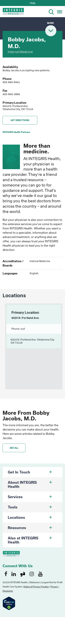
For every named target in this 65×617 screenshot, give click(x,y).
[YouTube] (40, 574)
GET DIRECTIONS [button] (20, 120)
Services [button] (15, 497)
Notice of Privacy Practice (36, 586)
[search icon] (53, 11)
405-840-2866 (11, 94)
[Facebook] (5, 574)
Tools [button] (12, 507)
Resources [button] (17, 528)
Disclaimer (8, 591)
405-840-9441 (11, 82)
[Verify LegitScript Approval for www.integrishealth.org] (9, 603)
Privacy (54, 586)
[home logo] (11, 12)
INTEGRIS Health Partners (16, 132)
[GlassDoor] (22, 574)
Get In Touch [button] (19, 472)
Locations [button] (16, 517)
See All (14, 448)
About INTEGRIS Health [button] (22, 484)
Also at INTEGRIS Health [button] (23, 540)
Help (32, 3)
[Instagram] (31, 574)
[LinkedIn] (13, 574)
